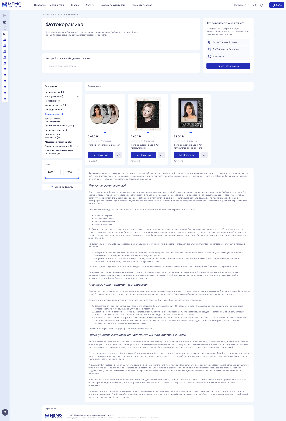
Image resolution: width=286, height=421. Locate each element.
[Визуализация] (5, 46)
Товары (75, 5)
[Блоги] (5, 34)
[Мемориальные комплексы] (5, 64)
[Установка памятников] (5, 93)
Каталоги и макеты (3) (56, 130)
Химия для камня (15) (56, 105)
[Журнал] (5, 28)
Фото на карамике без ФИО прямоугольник (145, 146)
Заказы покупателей (113, 5)
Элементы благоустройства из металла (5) (59, 152)
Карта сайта (50, 408)
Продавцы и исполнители (49, 5)
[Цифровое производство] (5, 99)
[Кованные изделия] (5, 58)
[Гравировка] (5, 52)
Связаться (103, 155)
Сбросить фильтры (64, 186)
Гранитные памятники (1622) (59, 125)
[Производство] (5, 88)
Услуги (90, 5)
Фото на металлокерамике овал (104, 145)
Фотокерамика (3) (54, 114)
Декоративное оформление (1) (52, 120)
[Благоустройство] (5, 40)
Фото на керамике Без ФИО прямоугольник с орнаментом (188, 146)
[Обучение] (5, 76)
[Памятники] (5, 82)
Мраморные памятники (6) (58, 141)
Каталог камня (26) (54, 92)
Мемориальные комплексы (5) (52, 136)
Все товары (51, 86)
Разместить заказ (142, 5)
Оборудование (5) (54, 109)
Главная (46, 14)
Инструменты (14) (54, 96)
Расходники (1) (52, 100)
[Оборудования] (5, 70)
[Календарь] (5, 22)
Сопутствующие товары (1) (58, 146)
